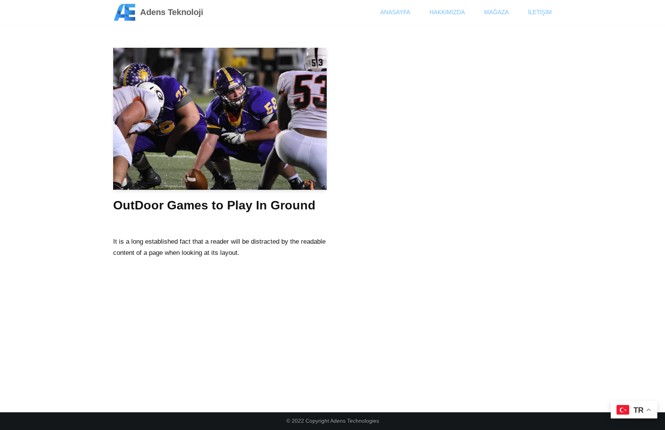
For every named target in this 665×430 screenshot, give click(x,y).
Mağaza (496, 12)
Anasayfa (395, 12)
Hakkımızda (447, 12)
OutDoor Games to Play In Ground (214, 205)
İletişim (540, 12)
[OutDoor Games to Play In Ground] (220, 119)
